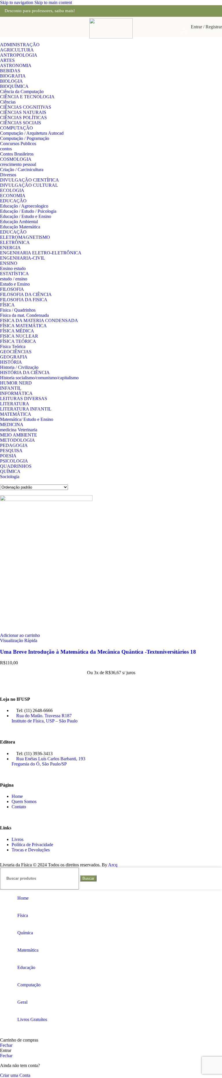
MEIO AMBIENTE (18, 434)
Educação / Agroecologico (24, 206)
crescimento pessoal (18, 164)
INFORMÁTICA (16, 393)
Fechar (6, 1045)
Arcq (112, 864)
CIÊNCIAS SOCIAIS (20, 122)
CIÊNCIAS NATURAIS (23, 112)
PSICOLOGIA (14, 460)
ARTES (7, 60)
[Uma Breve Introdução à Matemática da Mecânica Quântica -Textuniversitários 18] (46, 499)
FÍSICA (7, 304)
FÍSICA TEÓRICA (18, 341)
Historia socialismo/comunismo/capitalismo (39, 377)
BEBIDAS (10, 70)
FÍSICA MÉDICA (17, 330)
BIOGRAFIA (13, 75)
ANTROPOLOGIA (18, 55)
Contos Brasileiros (17, 153)
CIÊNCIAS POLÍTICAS (23, 117)
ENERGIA (10, 247)
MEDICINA (11, 424)
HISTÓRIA (11, 362)
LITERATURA (14, 403)
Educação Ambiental (19, 221)
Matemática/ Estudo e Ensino (26, 419)
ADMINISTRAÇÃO (20, 44)
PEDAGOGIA (14, 445)
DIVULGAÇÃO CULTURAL (29, 185)
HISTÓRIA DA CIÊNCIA (25, 372)
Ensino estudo (13, 268)
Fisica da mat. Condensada (24, 315)
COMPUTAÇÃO (16, 127)
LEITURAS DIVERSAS (23, 398)
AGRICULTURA (17, 49)
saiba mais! (65, 10)
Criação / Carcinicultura (21, 169)
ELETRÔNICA (15, 242)
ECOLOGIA (12, 190)
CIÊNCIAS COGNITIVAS (25, 107)
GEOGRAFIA (13, 356)
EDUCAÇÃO (13, 200)
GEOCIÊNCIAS (16, 351)
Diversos (8, 174)
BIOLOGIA (11, 81)
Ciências (8, 101)
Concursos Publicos (18, 143)
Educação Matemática (20, 226)
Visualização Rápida (18, 640)
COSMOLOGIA (16, 159)
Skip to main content (53, 2)
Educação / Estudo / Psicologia (28, 211)
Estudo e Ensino (15, 284)
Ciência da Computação (22, 91)
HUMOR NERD (16, 382)
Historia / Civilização (19, 367)
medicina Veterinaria (18, 429)
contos (6, 148)
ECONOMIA (12, 195)
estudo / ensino (13, 278)
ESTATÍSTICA (14, 273)
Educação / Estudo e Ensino (25, 216)
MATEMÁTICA (15, 414)
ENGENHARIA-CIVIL (22, 258)
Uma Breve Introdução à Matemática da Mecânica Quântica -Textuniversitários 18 (98, 652)
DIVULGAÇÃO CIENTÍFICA (29, 179)
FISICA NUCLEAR (19, 336)
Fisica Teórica (12, 346)
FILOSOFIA (12, 289)
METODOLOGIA (17, 440)
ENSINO (8, 263)
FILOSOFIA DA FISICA (23, 299)
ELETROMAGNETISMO (25, 237)
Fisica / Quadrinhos (18, 310)
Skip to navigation (17, 2)
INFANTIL (10, 388)
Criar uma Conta (15, 1075)
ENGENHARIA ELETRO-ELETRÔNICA (41, 252)
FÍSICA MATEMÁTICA (23, 325)
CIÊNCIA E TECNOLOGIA (27, 96)
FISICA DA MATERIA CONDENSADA (39, 320)
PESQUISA (11, 450)
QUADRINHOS (16, 466)
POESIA (8, 455)
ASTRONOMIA (16, 65)
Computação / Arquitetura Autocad (32, 133)
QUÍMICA (10, 471)
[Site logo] (111, 36)
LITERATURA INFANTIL (25, 408)
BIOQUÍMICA (14, 86)
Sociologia (9, 476)
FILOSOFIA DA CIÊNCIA (26, 294)
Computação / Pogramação (24, 138)
